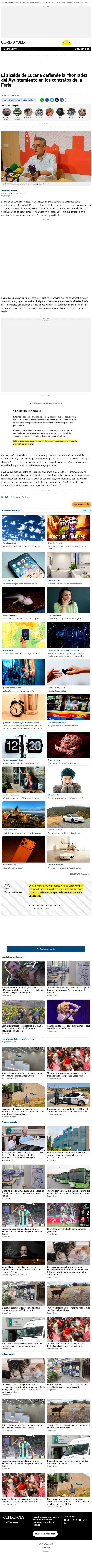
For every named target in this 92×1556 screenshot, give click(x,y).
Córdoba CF (85, 2)
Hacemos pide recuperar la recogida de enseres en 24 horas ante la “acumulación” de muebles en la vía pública (23, 1111)
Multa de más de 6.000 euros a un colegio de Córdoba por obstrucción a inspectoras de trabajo (68, 990)
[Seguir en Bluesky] (65, 1520)
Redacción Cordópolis (9, 191)
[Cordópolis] (15, 1517)
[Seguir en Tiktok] (84, 1520)
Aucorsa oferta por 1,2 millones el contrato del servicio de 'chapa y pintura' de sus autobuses (68, 1192)
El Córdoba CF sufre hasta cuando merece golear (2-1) (66, 1230)
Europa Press (6, 1313)
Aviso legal (46, 1547)
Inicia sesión (76, 42)
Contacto (46, 1551)
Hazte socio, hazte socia (44, 909)
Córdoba (25, 497)
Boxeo (90, 2)
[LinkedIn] (62, 100)
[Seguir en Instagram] (76, 1520)
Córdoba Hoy (9, 48)
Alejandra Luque (52, 995)
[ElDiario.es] (81, 49)
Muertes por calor (39, 2)
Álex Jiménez (6, 1237)
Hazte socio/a (66, 42)
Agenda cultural (77, 2)
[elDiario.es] (15, 1522)
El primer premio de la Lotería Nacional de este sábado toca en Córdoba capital (21, 1309)
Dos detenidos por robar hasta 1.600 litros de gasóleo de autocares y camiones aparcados (68, 1110)
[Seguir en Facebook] (71, 1520)
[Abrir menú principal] (89, 42)
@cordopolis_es (8, 196)
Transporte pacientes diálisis (22, 2)
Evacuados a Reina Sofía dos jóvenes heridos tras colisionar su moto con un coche (22, 1344)
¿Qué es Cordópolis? (46, 1544)
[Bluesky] (52, 100)
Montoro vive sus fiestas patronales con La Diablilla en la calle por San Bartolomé (66, 1074)
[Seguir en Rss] (65, 1523)
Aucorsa (54, 2)
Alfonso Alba (6, 1033)
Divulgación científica (66, 2)
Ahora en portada (9, 1122)
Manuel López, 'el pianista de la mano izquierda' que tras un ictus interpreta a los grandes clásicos (21, 1269)
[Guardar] (67, 100)
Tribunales (47, 2)
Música (58, 2)
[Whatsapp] (42, 100)
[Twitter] (57, 100)
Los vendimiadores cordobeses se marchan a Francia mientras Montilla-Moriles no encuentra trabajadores (22, 1028)
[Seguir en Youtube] (80, 1520)
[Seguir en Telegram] (73, 1520)
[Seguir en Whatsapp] (87, 1520)
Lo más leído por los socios (13, 957)
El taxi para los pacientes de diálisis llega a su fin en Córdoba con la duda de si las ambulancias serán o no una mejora (22, 1155)
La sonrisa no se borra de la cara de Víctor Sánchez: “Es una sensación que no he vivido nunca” (22, 1231)
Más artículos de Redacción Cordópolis (18, 1039)
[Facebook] (47, 100)
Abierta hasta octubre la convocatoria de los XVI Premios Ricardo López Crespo (22, 1074)
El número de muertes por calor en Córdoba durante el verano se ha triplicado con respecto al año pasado (67, 1155)
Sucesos (32, 2)
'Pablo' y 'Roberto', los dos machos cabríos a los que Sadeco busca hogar (68, 1309)
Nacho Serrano (52, 1234)
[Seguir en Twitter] (68, 1520)
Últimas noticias (8, 1354)
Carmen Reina (6, 995)
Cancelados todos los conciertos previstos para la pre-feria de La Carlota (68, 1027)
